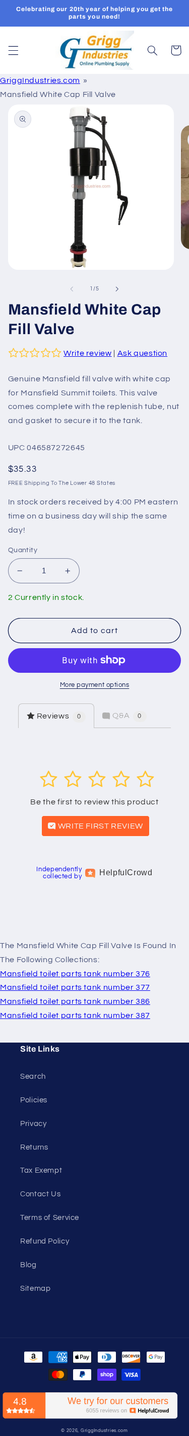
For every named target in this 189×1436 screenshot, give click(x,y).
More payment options (95, 685)
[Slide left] (71, 289)
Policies (33, 1100)
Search (33, 1076)
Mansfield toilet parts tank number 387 (75, 1015)
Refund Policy (44, 1241)
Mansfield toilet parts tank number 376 (75, 974)
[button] (13, 50)
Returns (34, 1147)
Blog (28, 1265)
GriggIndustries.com (40, 80)
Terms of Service (49, 1217)
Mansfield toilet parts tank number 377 (75, 987)
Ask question (142, 353)
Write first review (99, 826)
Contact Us (40, 1194)
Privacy (33, 1123)
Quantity (22, 550)
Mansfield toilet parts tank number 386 (75, 1001)
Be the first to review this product (94, 802)
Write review (88, 353)
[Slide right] (117, 289)
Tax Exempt (41, 1170)
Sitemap (35, 1288)
